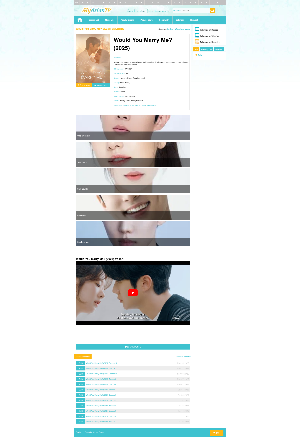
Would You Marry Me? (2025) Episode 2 (101, 416)
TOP (217, 433)
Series (170, 29)
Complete (122, 87)
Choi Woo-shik (83, 135)
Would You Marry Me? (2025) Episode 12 (101, 363)
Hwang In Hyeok (126, 78)
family (133, 101)
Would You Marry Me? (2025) (187, 29)
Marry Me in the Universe (132, 105)
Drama (128, 101)
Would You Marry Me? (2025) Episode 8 (101, 384)
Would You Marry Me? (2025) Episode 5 (101, 400)
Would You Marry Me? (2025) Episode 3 (101, 411)
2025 (123, 92)
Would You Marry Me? (150, 105)
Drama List (94, 19)
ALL (76, 2)
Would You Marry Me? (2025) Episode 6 (101, 395)
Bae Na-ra (81, 215)
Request (194, 19)
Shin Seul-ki (82, 188)
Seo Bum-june (83, 242)
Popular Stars (146, 19)
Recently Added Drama (95, 432)
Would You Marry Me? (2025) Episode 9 (101, 379)
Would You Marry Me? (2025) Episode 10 (101, 373)
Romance (139, 101)
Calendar (180, 19)
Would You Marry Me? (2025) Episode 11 (101, 368)
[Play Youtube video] (133, 293)
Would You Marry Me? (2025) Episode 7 (101, 389)
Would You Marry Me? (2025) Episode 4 (101, 405)
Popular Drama (127, 19)
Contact (79, 432)
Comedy (122, 101)
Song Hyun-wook (139, 78)
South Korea (124, 83)
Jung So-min (82, 162)
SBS (128, 73)
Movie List (109, 19)
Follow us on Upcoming (210, 42)
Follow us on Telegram (209, 36)
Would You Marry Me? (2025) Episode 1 (101, 421)
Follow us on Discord (209, 29)
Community (164, 19)
